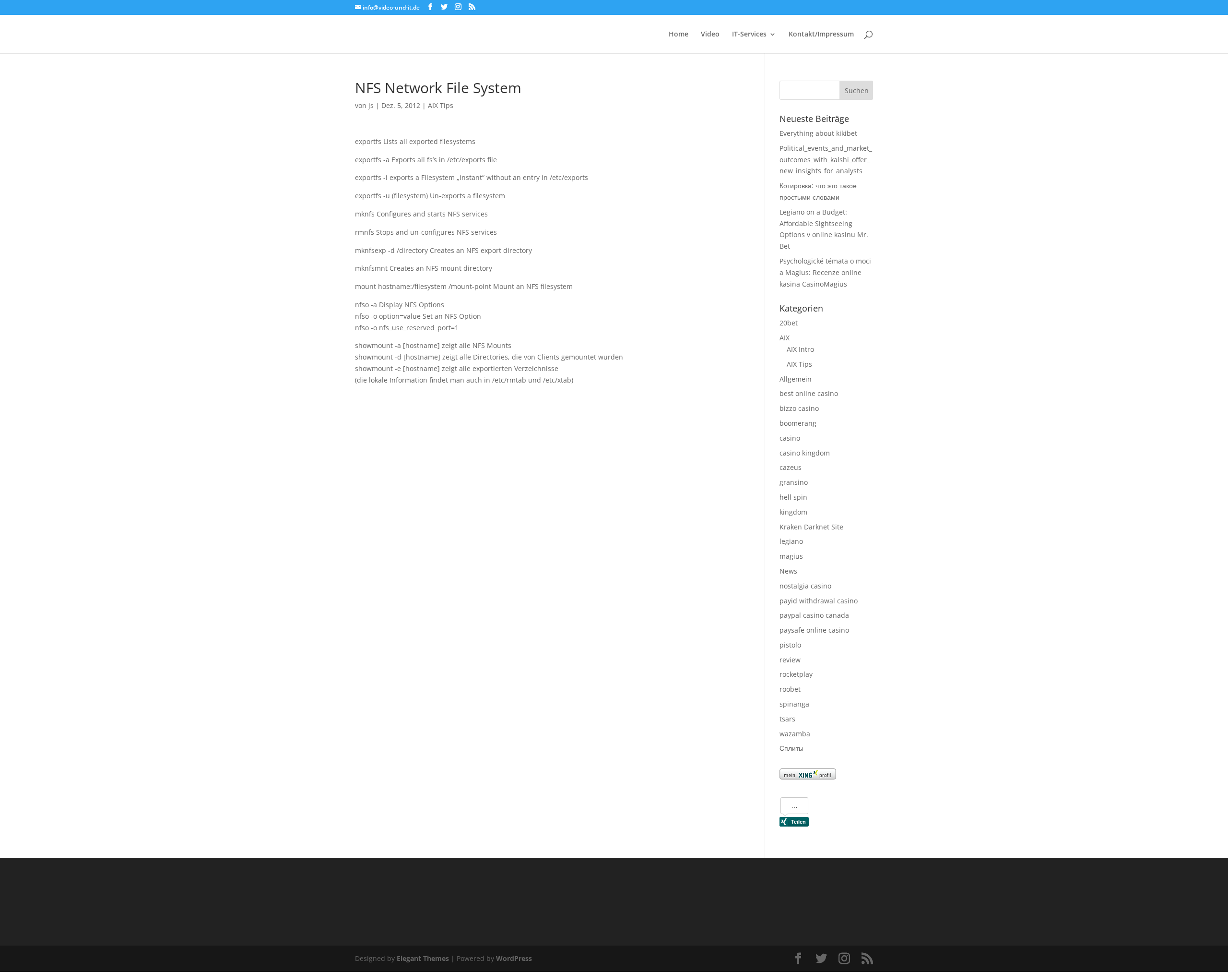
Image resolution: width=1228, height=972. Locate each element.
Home (678, 34)
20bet (788, 322)
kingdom (793, 511)
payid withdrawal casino (818, 600)
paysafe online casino (814, 630)
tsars (787, 718)
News (788, 571)
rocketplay (796, 674)
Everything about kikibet (818, 133)
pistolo (790, 644)
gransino (793, 482)
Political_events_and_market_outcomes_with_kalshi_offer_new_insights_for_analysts (825, 160)
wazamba (794, 733)
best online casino (808, 393)
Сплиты (791, 748)
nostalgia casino (805, 585)
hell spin (793, 497)
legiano (791, 541)
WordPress (514, 958)
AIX (784, 337)
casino (789, 438)
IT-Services (749, 34)
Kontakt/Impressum (821, 34)
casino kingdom (804, 452)
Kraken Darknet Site (811, 526)
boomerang (797, 423)
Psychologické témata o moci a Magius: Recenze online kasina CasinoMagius (825, 272)
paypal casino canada (814, 615)
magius (791, 556)
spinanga (794, 703)
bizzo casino (799, 408)
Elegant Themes (423, 958)
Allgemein (795, 379)
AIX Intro (800, 349)
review (790, 659)
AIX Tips (440, 105)
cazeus (790, 467)
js (371, 105)
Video (710, 34)
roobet (790, 689)
